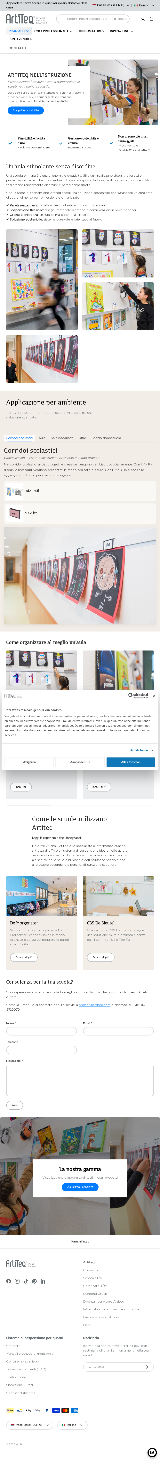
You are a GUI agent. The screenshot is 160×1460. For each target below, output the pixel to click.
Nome (10, 1023)
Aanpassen (77, 762)
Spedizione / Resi (19, 1385)
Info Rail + (99, 787)
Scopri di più (24, 957)
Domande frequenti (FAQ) (26, 1369)
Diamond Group (95, 1293)
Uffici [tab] (82, 438)
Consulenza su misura (22, 1361)
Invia (15, 1105)
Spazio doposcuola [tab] (106, 438)
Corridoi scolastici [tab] (19, 438)
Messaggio (13, 1061)
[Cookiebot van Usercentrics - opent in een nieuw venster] (131, 696)
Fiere (87, 1325)
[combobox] (93, 18)
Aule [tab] (42, 438)
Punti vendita (16, 1377)
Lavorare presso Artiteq (101, 1317)
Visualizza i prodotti (80, 1187)
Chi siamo (90, 1270)
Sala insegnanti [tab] (62, 438)
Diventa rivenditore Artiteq (103, 1301)
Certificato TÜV (95, 1285)
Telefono (12, 1042)
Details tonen (139, 750)
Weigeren (29, 762)
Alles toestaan (130, 762)
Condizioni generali (20, 1392)
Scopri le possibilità (26, 110)
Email (86, 1023)
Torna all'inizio (80, 1241)
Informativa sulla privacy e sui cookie (111, 1309)
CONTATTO (17, 48)
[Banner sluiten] (154, 695)
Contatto (13, 1345)
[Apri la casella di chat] (152, 1452)
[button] (151, 18)
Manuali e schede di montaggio (30, 1353)
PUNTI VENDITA (20, 39)
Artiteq (20, 1444)
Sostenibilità (92, 1278)
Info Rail (21, 787)
